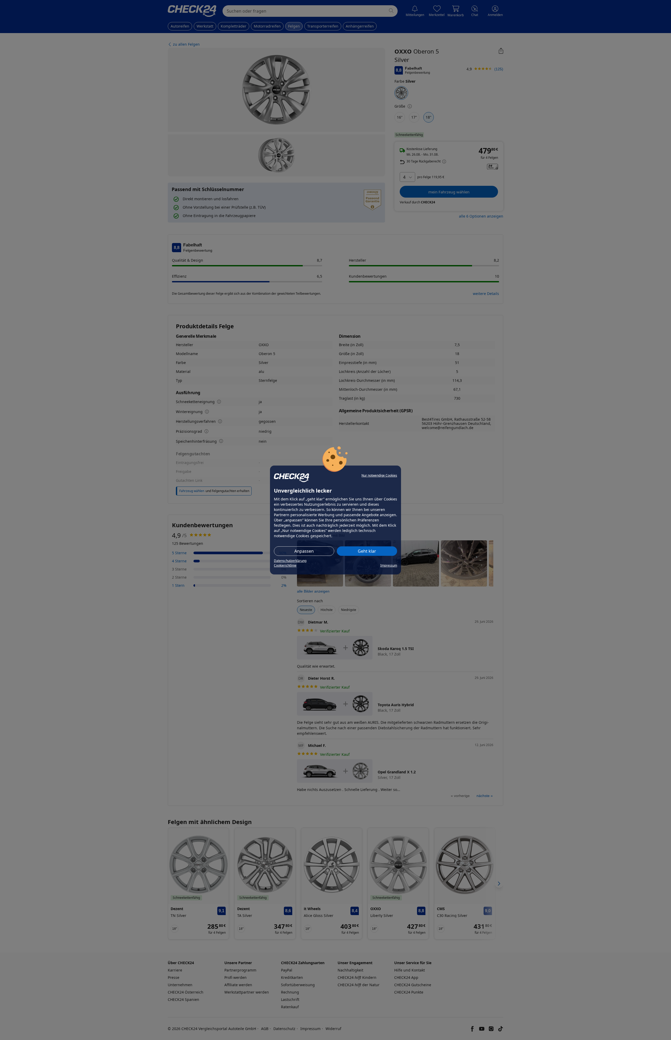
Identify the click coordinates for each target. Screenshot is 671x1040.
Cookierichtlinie (285, 565)
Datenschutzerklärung (290, 560)
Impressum (388, 565)
